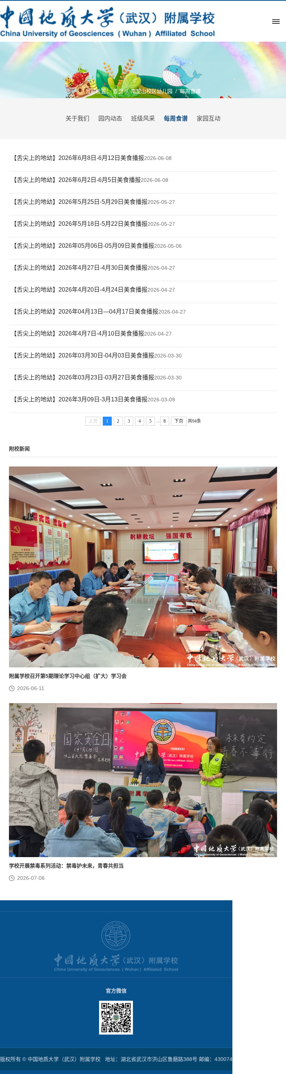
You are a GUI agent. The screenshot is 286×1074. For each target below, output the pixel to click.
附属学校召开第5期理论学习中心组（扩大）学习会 (68, 676)
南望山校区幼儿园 (151, 91)
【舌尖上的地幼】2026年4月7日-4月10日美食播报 (77, 333)
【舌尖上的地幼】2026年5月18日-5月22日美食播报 (79, 224)
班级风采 (143, 118)
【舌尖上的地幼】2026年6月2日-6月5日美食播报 (76, 180)
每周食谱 (190, 91)
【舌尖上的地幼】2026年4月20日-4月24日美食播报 (79, 289)
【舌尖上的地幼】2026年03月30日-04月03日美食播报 (82, 355)
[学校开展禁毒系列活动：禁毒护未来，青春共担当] (143, 780)
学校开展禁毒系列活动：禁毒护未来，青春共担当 (66, 866)
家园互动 (208, 118)
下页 (178, 421)
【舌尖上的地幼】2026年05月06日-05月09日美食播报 (82, 246)
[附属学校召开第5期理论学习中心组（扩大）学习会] (143, 567)
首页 (118, 91)
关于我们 (77, 118)
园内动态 (110, 118)
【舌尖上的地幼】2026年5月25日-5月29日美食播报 (79, 202)
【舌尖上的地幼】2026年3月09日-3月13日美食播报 (79, 399)
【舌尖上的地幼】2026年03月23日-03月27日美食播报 (82, 377)
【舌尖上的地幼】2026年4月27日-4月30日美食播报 (79, 268)
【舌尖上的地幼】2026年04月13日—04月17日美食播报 (84, 311)
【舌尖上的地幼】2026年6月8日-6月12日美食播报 (77, 158)
